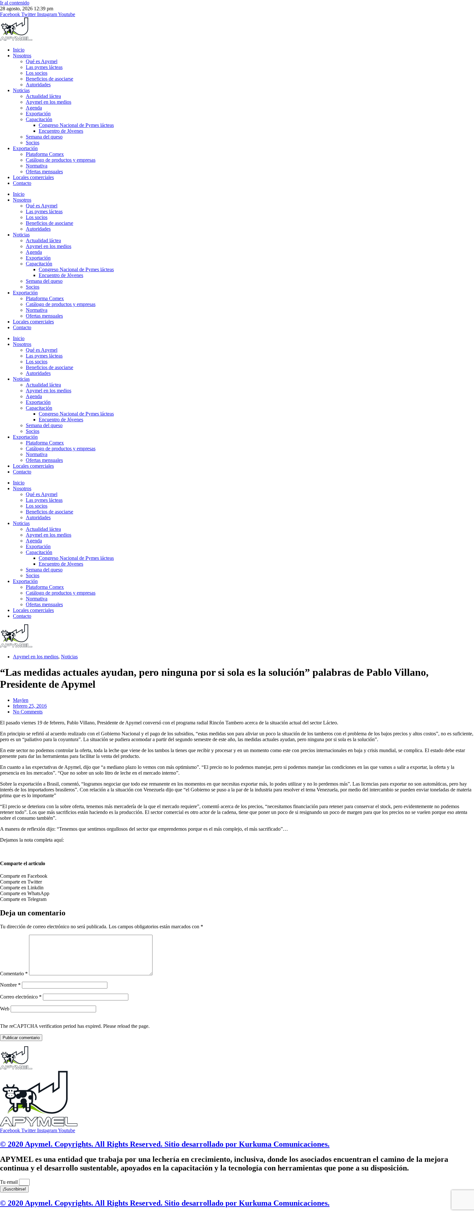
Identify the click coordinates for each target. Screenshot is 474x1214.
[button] (237, 876)
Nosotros (22, 55)
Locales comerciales (33, 177)
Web (4, 1008)
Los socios (36, 73)
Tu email (9, 1182)
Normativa (36, 165)
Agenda (34, 107)
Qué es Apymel (41, 61)
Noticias (21, 90)
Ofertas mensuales (44, 171)
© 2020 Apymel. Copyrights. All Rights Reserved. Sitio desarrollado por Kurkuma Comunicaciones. (165, 1144)
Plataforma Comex (45, 154)
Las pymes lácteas (44, 67)
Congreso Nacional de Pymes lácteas (76, 125)
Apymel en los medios (48, 102)
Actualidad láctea (43, 96)
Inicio (19, 50)
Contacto (22, 183)
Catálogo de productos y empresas (60, 160)
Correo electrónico (21, 996)
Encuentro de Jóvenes (61, 131)
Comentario (14, 973)
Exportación (38, 113)
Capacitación (39, 119)
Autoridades (38, 84)
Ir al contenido (14, 2)
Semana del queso (44, 136)
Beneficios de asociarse (49, 78)
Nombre (10, 985)
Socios (32, 142)
